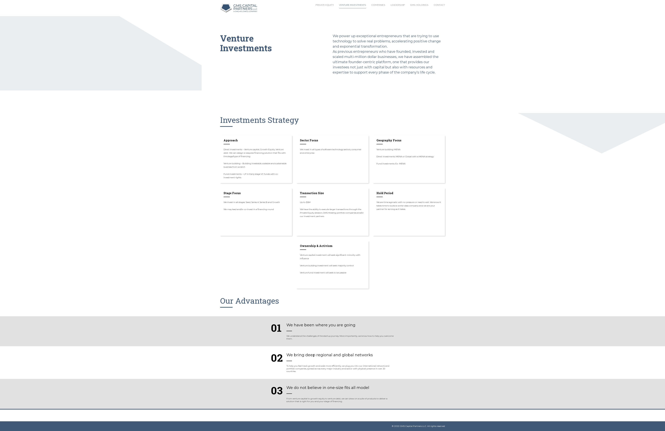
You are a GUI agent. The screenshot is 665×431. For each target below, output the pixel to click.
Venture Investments (352, 4)
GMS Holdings (419, 4)
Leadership (398, 4)
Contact (439, 4)
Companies (378, 4)
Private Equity (325, 4)
